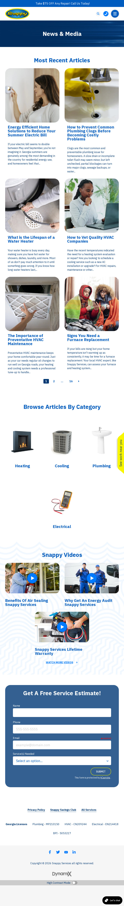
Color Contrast (74, 882)
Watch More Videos (59, 662)
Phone (16, 722)
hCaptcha (105, 777)
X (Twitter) (58, 852)
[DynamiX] (62, 874)
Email (16, 738)
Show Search (98, 13)
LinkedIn (74, 852)
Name (16, 705)
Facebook (50, 852)
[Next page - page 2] (79, 381)
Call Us (105, 13)
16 (71, 381)
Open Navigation (115, 14)
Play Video (32, 578)
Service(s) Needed (23, 753)
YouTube (66, 852)
